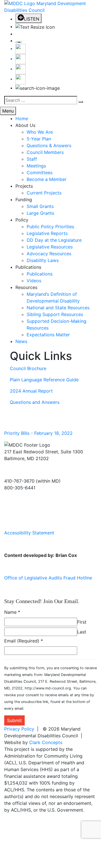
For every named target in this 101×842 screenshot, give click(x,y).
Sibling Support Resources (55, 314)
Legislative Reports (47, 233)
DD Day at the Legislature (54, 240)
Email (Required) (23, 641)
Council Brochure (28, 368)
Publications (39, 274)
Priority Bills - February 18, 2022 (38, 433)
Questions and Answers (34, 402)
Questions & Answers (49, 145)
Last (81, 632)
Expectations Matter (48, 334)
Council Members (45, 152)
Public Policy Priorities (50, 226)
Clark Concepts (45, 742)
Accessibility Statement (29, 533)
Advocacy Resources (49, 253)
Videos (34, 280)
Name (12, 612)
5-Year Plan (39, 139)
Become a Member (46, 179)
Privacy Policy (19, 729)
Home (21, 118)
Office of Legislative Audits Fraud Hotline (48, 578)
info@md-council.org (26, 499)
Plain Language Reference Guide (44, 379)
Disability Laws (43, 260)
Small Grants (40, 206)
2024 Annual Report (31, 391)
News (21, 341)
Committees (39, 172)
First (81, 622)
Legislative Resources (50, 247)
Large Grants (40, 213)
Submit (14, 720)
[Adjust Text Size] (56, 26)
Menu (8, 111)
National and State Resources (58, 307)
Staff (32, 159)
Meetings (36, 166)
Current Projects (44, 193)
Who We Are (40, 132)
